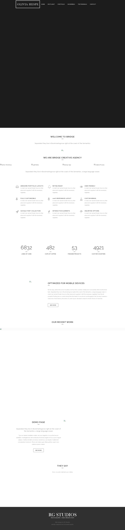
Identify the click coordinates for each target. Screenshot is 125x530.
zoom (59, 374)
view (66, 374)
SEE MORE (38, 450)
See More (53, 305)
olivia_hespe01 (62, 365)
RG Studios (67, 522)
